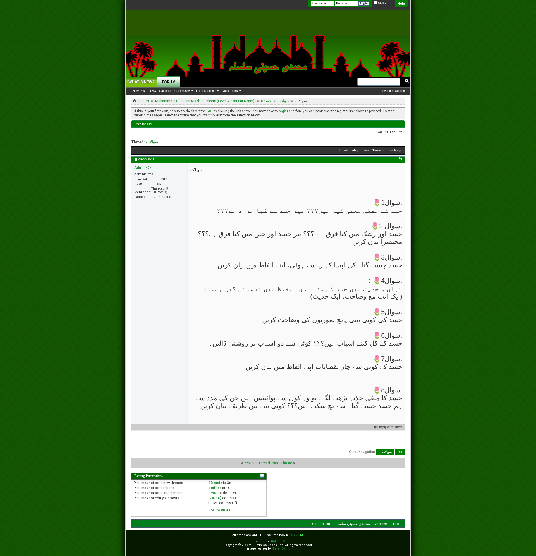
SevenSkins (281, 548)
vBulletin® (277, 541)
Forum (169, 82)
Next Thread (282, 463)
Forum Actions (206, 90)
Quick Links (230, 90)
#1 (400, 159)
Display (393, 150)
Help (401, 4)
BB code (215, 483)
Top (400, 452)
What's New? (141, 82)
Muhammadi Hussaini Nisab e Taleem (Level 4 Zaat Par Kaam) (205, 101)
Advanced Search (393, 90)
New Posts (140, 90)
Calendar (165, 90)
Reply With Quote (390, 427)
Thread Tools (347, 150)
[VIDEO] (214, 498)
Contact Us (321, 524)
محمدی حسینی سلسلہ (352, 524)
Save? (381, 2)
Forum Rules (219, 510)
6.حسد (266, 101)
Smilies (214, 488)
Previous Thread (257, 463)
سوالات (283, 101)
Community (182, 90)
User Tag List (143, 124)
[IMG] (213, 493)
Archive (381, 524)
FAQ (153, 90)
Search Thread (372, 150)
